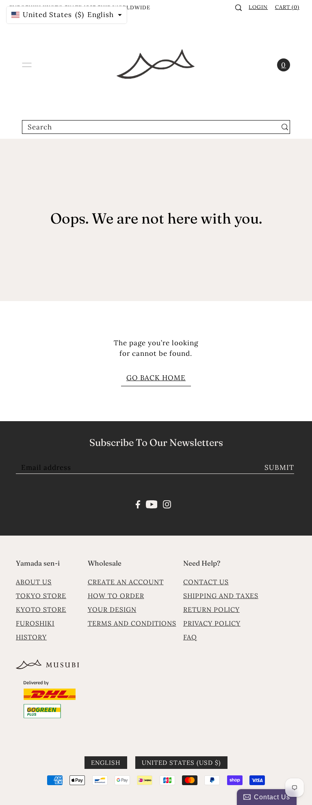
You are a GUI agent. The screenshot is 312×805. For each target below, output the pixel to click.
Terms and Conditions (132, 623)
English (106, 762)
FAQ (190, 637)
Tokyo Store (41, 596)
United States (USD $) (181, 762)
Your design (112, 609)
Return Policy (211, 609)
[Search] (238, 7)
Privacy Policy (211, 623)
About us (34, 582)
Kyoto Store (41, 609)
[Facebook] (138, 503)
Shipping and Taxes (220, 596)
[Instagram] (167, 503)
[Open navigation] (27, 64)
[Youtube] (152, 503)
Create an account (126, 582)
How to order (116, 596)
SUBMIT (279, 467)
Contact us (206, 582)
